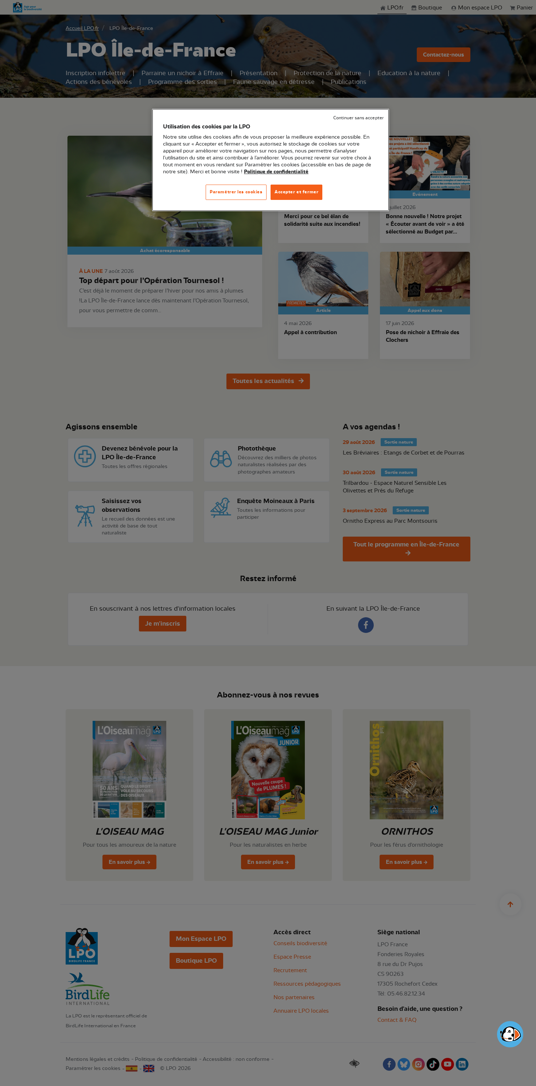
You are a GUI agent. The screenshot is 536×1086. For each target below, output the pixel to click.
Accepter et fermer (296, 191)
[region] (270, 160)
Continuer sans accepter (358, 118)
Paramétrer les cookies (236, 191)
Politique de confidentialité (276, 172)
